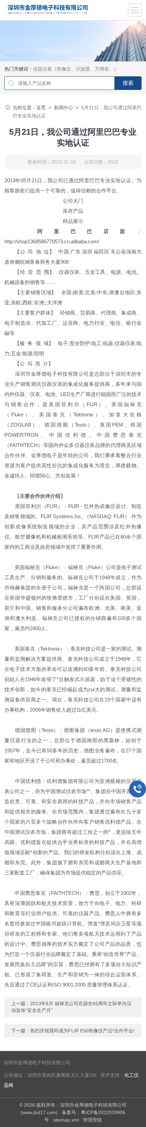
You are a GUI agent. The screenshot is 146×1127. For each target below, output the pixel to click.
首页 (41, 107)
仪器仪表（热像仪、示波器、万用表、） (75, 69)
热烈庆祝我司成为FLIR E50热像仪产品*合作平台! (82, 1030)
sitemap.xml (66, 1120)
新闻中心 (63, 107)
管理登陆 (92, 1120)
